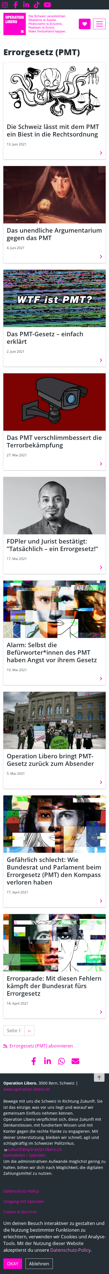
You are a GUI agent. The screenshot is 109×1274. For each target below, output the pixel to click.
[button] (33, 1061)
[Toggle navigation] (99, 24)
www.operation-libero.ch (26, 1089)
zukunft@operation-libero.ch (35, 1149)
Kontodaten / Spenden (24, 1155)
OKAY (12, 1264)
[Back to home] (35, 24)
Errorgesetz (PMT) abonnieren (40, 1046)
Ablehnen (39, 1264)
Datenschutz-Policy (70, 1250)
